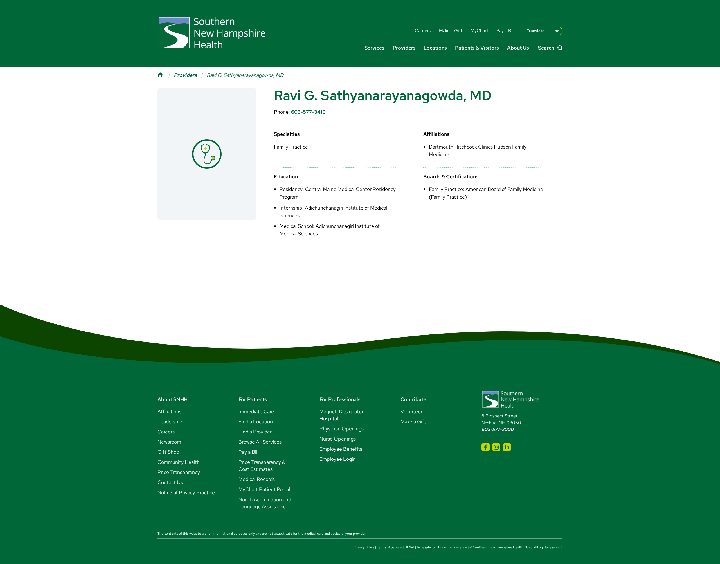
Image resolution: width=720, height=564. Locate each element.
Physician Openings (342, 428)
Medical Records (256, 479)
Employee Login (338, 459)
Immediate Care (256, 411)
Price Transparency (179, 472)
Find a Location (255, 421)
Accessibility (426, 547)
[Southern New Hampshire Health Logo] (511, 406)
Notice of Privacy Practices (187, 492)
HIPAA (409, 547)
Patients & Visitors (477, 47)
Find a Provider (255, 431)
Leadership (170, 421)
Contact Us (170, 482)
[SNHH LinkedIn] (507, 447)
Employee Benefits (341, 449)
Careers (166, 431)
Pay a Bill (248, 452)
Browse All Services (260, 442)
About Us (518, 47)
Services (374, 47)
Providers (404, 47)
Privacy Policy (364, 547)
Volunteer (411, 411)
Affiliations (169, 411)
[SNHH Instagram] (496, 447)
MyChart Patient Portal (264, 489)
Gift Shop (168, 452)
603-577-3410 (308, 112)
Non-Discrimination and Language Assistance (264, 503)
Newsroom (169, 442)
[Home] (166, 75)
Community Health (179, 462)
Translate (535, 30)
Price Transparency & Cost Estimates (261, 465)
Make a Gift (413, 421)
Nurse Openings (338, 438)
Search (546, 48)
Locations (435, 47)
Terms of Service (389, 547)
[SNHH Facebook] (486, 447)
